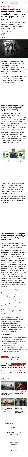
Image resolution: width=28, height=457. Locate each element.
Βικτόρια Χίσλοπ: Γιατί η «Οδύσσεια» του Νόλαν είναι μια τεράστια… (7, 393)
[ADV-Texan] (14, 154)
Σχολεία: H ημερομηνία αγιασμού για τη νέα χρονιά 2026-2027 (6, 410)
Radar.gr (23, 367)
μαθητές (13, 359)
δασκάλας (12, 67)
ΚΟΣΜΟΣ (16, 407)
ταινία (18, 359)
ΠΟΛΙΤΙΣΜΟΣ (3, 390)
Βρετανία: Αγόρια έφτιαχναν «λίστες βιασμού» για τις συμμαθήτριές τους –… (20, 410)
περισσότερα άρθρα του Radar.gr (15, 371)
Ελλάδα (9, 366)
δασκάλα (18, 357)
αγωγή (12, 357)
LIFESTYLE (16, 390)
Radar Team (7, 34)
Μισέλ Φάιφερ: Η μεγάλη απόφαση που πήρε (20, 392)
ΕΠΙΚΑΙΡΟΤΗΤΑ (5, 6)
